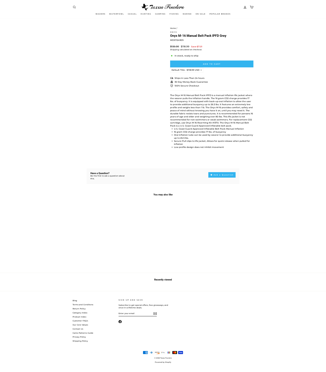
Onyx (173, 32)
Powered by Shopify (163, 362)
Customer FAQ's (80, 321)
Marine (187, 14)
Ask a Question (223, 175)
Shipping (174, 50)
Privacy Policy (79, 337)
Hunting (146, 14)
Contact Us (78, 329)
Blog (75, 301)
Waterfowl (116, 14)
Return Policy (79, 309)
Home (173, 28)
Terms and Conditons (83, 305)
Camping (160, 14)
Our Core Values (80, 325)
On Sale (201, 14)
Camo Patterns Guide (83, 333)
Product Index (79, 317)
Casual (132, 14)
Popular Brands (219, 14)
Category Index (80, 313)
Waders (100, 14)
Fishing (174, 14)
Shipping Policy (80, 341)
